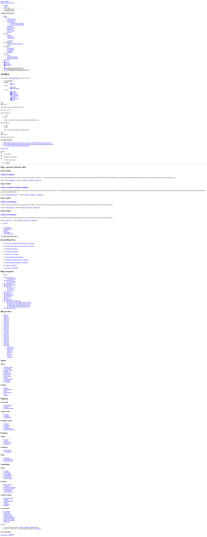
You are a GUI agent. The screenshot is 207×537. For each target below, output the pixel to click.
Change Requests (8, 233)
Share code (7, 521)
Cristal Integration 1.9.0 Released (14, 257)
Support (6, 388)
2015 (6, 329)
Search (5, 8)
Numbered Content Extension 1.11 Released (17, 259)
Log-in (5, 7)
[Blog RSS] (13, 535)
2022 (6, 339)
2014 (6, 328)
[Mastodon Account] (5, 535)
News (8, 286)
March (10, 349)
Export (14, 87)
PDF (5, 117)
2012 (6, 325)
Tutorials (9, 299)
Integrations (10, 283)
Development (10, 49)
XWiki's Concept (11, 19)
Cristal (8, 45)
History (14, 97)
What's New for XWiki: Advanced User (20, 303)
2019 (6, 335)
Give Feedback (8, 514)
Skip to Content (5, 1)
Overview (6, 439)
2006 (6, 316)
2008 (6, 319)
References (10, 29)
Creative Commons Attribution (27, 527)
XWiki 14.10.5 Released (8, 202)
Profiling (6, 505)
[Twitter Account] (10, 535)
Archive (6, 70)
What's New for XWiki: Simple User (19, 306)
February (10, 348)
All (6, 275)
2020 (6, 336)
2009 (6, 320)
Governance (7, 472)
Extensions (10, 36)
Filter (2, 110)
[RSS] (4, 275)
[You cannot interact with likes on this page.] (2, 223)
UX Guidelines (8, 490)
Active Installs (10, 30)
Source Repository (8, 498)
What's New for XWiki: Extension (19, 305)
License (9, 32)
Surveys (9, 296)
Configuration (7, 417)
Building (6, 499)
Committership (7, 475)
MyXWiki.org (10, 285)
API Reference (7, 428)
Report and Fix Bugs (9, 519)
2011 (6, 323)
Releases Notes (11, 27)
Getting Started (8, 405)
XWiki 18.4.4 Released (12, 248)
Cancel (7, 162)
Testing (6, 502)
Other (8, 292)
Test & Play (7, 513)
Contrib (12, 282)
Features (12, 279)
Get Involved (10, 48)
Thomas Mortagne (14, 78)
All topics (6, 407)
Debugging (7, 504)
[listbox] (103, 121)
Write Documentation (9, 517)
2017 (6, 332)
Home (5, 16)
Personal (9, 293)
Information (15, 98)
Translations (10, 51)
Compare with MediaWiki (17, 25)
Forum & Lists (7, 392)
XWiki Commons (8, 461)
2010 (6, 322)
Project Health (7, 474)
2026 (6, 345)
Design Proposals (8, 492)
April (9, 351)
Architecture (7, 425)
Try (5, 61)
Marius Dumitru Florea (12, 194)
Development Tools (9, 489)
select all (3, 148)
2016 (6, 331)
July (9, 355)
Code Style (7, 486)
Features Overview (9, 408)
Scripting (6, 426)
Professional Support (12, 58)
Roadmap (9, 26)
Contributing (7, 511)
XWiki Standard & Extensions (15, 43)
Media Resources (8, 379)
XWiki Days (10, 308)
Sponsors (6, 395)
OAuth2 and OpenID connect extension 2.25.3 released (20, 246)
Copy (13, 84)
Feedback (9, 52)
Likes (13, 100)
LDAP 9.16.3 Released (12, 268)
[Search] (9, 8)
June (9, 354)
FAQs (8, 55)
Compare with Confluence (17, 23)
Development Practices (10, 487)
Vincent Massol (10, 207)
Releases (24, 180)
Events (12, 287)
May (9, 352)
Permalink (30, 180)
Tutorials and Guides (9, 429)
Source (14, 91)
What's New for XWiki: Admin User (20, 302)
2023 (6, 341)
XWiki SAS (38, 528)
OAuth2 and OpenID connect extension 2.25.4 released (20, 243)
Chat (5, 393)
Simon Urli (9, 220)
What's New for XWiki (13, 301)
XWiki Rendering (8, 459)
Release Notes (7, 373)
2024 (6, 342)
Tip (7, 298)
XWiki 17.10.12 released (12, 254)
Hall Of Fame (7, 477)
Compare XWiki (11, 22)
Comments (15, 94)
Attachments (15, 95)
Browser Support (8, 478)
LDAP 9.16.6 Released (12, 251)
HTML (6, 127)
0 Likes (5, 223)
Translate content (8, 516)
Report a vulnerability (9, 520)
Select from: (6, 140)
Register (6, 5)
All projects (10, 41)
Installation (6, 416)
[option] (105, 118)
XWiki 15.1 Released (7, 174)
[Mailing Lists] (12, 535)
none (6, 148)
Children (14, 92)
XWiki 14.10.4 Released (8, 214)
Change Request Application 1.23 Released (17, 262)
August (10, 357)
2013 (6, 326)
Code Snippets (11, 38)
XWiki (9, 35)
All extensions (7, 450)
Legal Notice (7, 380)
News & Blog (10, 20)
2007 (6, 318)
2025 (7, 344)
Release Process (8, 484)
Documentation (8, 389)
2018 (6, 334)
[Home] (4, 68)
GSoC (12, 290)
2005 (6, 315)
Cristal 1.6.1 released (11, 265)
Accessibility (7, 381)
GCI (11, 289)
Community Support (12, 56)
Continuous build (8, 501)
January (10, 347)
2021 (6, 338)
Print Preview (15, 88)
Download (6, 59)
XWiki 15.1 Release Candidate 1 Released (14, 187)
